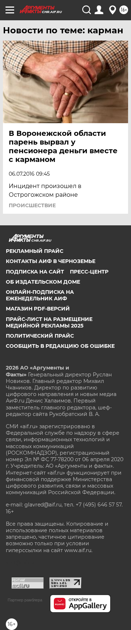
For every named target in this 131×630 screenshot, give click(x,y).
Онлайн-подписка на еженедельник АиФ (40, 295)
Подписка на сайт (35, 271)
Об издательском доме (43, 282)
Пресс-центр (89, 271)
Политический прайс (40, 336)
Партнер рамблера (25, 600)
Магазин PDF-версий (38, 308)
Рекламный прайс (34, 251)
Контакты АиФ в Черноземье (50, 261)
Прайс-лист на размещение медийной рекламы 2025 (49, 322)
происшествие (32, 205)
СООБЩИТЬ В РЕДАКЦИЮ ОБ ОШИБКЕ (60, 346)
